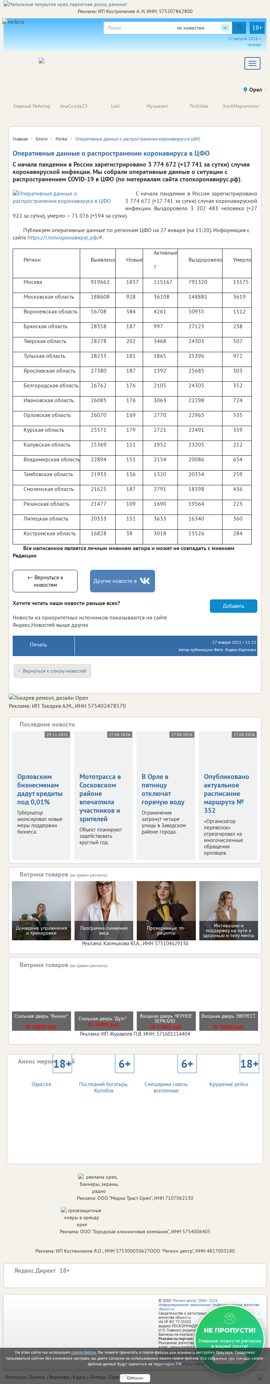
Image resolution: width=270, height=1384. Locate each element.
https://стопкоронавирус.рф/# (64, 237)
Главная (20, 139)
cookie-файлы (83, 1352)
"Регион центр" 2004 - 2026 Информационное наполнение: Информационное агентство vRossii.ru (209, 1304)
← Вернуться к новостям (45, 581)
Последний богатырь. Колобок (105, 1081)
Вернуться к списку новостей (54, 671)
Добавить (233, 606)
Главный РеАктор (32, 106)
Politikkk (199, 106)
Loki (115, 106)
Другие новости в (115, 580)
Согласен (135, 1377)
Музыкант (157, 106)
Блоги (41, 139)
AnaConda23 (74, 106)
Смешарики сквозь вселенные (168, 1081)
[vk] (146, 581)
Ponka (61, 139)
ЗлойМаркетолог (241, 106)
